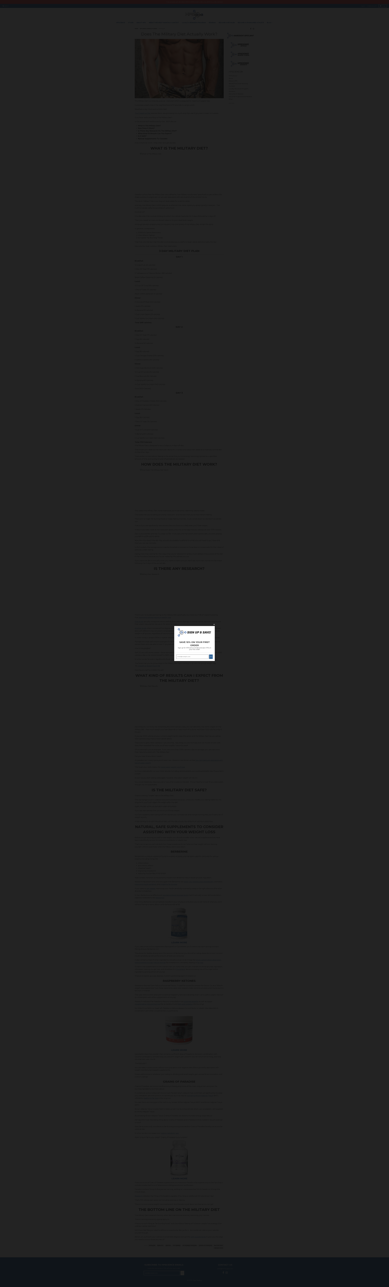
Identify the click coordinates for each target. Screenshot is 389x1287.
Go (211, 656)
